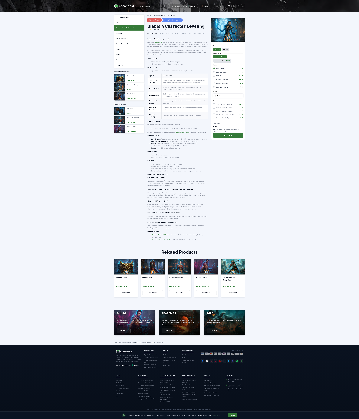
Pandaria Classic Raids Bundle (188, 395)
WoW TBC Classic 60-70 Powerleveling (167, 381)
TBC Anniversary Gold (166, 385)
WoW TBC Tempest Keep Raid (167, 391)
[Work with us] (238, 6)
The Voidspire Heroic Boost (146, 385)
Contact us (119, 393)
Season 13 (158, 42)
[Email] (241, 361)
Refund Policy (120, 385)
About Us (184, 355)
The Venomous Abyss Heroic (150, 361)
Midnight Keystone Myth (151, 367)
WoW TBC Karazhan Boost (167, 387)
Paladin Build (147, 277)
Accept (232, 415)
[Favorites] (229, 6)
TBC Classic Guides (169, 360)
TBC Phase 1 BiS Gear (166, 402)
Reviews (161, 34)
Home (149, 15)
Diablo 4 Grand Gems (210, 393)
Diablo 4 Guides (168, 363)
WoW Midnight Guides (170, 357)
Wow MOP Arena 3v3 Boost (189, 399)
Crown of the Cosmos (144, 388)
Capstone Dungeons (127, 342)
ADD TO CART (228, 135)
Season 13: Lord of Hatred (167, 15)
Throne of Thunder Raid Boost (189, 388)
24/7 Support (186, 363)
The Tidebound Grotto (151, 357)
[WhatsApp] (237, 361)
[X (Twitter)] (207, 361)
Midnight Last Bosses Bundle (146, 399)
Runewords (143, 342)
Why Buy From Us (172, 34)
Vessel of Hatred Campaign (229, 278)
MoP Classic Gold (187, 385)
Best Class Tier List (183, 132)
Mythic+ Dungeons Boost (151, 355)
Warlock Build (201, 277)
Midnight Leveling (143, 393)
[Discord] (232, 361)
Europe (218, 6)
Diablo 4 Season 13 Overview (162, 235)
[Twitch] (224, 361)
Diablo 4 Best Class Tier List (161, 239)
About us (118, 391)
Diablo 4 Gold (121, 277)
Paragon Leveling (176, 277)
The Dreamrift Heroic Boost (146, 383)
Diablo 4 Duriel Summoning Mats (211, 389)
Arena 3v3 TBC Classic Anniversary (166, 398)
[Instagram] (211, 361)
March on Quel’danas (144, 391)
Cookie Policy (120, 383)
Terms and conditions (122, 388)
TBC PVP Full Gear (165, 394)
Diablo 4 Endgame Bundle (211, 395)
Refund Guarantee (188, 360)
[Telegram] (228, 361)
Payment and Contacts (196, 34)
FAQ (183, 357)
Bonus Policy (119, 380)
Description (152, 34)
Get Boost (126, 293)
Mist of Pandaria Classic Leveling (189, 381)
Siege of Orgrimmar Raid (189, 392)
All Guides (166, 355)
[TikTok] (215, 361)
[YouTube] (220, 361)
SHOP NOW (123, 330)
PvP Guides (166, 365)
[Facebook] (202, 361)
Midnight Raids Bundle (144, 396)
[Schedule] (234, 6)
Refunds (183, 34)
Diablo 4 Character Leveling (212, 385)
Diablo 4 (155, 15)
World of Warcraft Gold (151, 364)
